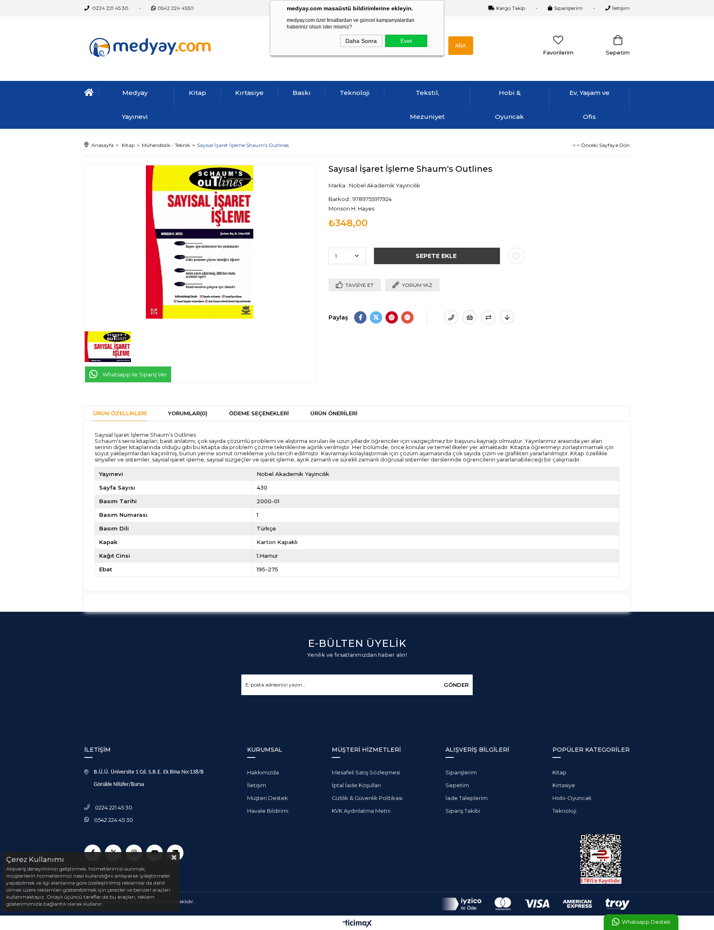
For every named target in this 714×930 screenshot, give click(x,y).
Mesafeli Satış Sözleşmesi (366, 772)
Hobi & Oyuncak (509, 105)
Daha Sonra (361, 41)
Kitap (197, 93)
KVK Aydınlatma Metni (361, 810)
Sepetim (457, 785)
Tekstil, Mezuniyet (427, 105)
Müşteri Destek (267, 798)
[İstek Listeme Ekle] (469, 317)
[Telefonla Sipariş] (451, 317)
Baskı (302, 93)
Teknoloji (355, 93)
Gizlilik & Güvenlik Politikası (367, 798)
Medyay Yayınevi (135, 105)
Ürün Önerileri (333, 413)
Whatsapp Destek (646, 922)
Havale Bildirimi (267, 810)
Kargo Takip (510, 8)
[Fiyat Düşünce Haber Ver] (507, 317)
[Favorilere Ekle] (516, 256)
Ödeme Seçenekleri (259, 413)
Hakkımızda (263, 772)
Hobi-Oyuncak (572, 798)
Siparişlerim (568, 8)
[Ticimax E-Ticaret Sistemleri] (357, 924)
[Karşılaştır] (488, 317)
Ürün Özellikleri (120, 413)
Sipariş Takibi (462, 810)
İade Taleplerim (466, 798)
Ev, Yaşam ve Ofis (589, 105)
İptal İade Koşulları (356, 785)
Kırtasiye (249, 93)
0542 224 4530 (175, 8)
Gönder (456, 685)
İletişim (621, 8)
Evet (406, 41)
